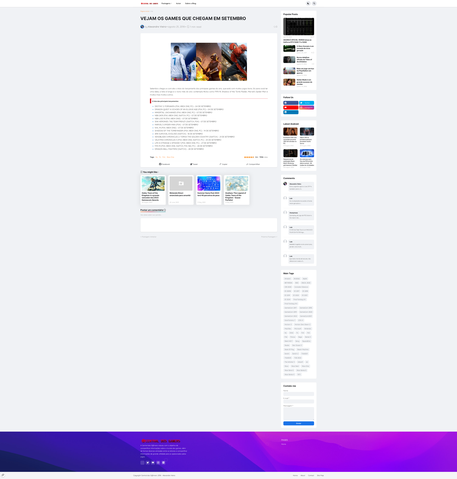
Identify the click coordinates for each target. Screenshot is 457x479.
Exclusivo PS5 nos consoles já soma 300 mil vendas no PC (290, 140)
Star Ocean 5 (297, 345)
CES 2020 (288, 287)
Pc (160, 157)
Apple (305, 279)
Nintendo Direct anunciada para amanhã (180, 194)
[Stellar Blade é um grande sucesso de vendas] (289, 82)
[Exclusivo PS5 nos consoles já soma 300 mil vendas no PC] (290, 132)
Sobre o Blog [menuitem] (190, 3)
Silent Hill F (288, 341)
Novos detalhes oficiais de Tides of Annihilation (304, 59)
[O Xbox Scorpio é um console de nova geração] (289, 48)
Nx (152, 11)
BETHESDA (288, 283)
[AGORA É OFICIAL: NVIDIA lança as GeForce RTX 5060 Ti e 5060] (298, 26)
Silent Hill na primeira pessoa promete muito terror (306, 140)
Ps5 (308, 333)
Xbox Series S (301, 370)
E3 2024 (287, 299)
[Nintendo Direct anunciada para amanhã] (181, 183)
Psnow (292, 337)
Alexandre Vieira (169, 475)
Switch (287, 354)
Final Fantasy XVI (291, 304)
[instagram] (158, 463)
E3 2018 (305, 291)
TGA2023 (288, 358)
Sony (297, 341)
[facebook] (290, 103)
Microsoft (297, 329)
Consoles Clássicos (301, 287)
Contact (311, 475)
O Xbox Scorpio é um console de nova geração (305, 48)
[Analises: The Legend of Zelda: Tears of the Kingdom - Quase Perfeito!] (236, 183)
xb (307, 362)
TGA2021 (304, 354)
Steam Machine (302, 349)
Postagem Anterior (149, 237)
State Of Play (289, 349)
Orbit (291, 333)
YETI (299, 374)
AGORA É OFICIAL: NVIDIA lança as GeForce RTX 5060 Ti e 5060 (297, 41)
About (303, 475)
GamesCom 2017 (291, 308)
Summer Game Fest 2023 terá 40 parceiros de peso (208, 194)
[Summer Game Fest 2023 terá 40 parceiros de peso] (208, 183)
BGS (296, 283)
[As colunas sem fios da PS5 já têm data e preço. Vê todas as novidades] (307, 153)
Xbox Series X (289, 374)
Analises (297, 279)
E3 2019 (287, 295)
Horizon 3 (288, 324)
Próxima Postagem (268, 237)
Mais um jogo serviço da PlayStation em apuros (305, 71)
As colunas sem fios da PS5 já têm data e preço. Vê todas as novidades (307, 162)
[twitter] (148, 463)
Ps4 (163, 157)
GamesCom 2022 (291, 316)
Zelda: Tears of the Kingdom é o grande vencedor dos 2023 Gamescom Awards (150, 196)
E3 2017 (296, 291)
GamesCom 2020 (306, 312)
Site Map (320, 475)
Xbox (286, 366)
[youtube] (290, 108)
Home (283, 444)
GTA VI (300, 320)
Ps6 (286, 337)
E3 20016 (288, 291)
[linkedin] (290, 112)
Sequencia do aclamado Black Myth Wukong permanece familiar (290, 162)
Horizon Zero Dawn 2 (302, 324)
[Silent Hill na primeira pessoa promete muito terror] (307, 132)
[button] (308, 3)
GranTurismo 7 (290, 320)
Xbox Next (295, 366)
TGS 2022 (297, 358)
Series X (308, 337)
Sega (300, 337)
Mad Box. (288, 329)
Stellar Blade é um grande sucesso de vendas (304, 82)
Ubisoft (300, 362)
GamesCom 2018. (306, 308)
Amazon (288, 279)
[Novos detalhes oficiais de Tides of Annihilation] (289, 59)
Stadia (287, 345)
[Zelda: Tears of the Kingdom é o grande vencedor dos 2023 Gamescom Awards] (153, 183)
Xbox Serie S (289, 370)
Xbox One (170, 157)
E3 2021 (304, 295)
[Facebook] (142, 463)
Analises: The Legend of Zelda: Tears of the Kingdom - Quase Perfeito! (235, 196)
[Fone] (3, 475)
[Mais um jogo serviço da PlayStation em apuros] (289, 71)
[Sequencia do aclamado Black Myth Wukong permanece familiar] (290, 153)
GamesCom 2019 (291, 312)
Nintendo (307, 329)
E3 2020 (296, 295)
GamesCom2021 (306, 316)
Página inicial (144, 11)
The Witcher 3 (290, 362)
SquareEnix (306, 341)
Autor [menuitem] (178, 3)
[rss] (163, 463)
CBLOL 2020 (305, 283)
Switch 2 (295, 354)
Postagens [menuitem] (165, 3)
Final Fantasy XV (299, 299)
